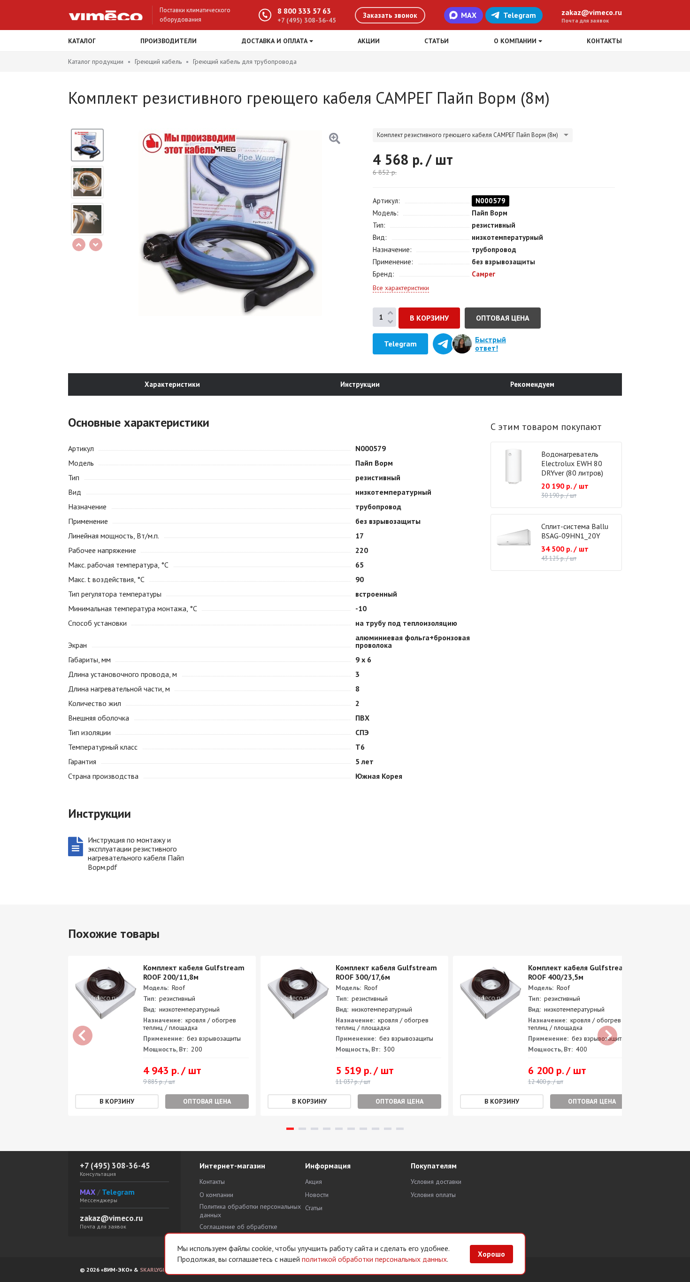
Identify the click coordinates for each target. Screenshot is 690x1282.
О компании (216, 1194)
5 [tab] (339, 1129)
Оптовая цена (502, 317)
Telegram (519, 15)
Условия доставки (436, 1181)
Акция (313, 1181)
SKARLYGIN (154, 1269)
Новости (317, 1194)
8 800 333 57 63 (304, 11)
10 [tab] (400, 1129)
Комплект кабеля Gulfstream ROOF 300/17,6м (386, 972)
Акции (369, 41)
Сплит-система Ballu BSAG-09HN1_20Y (574, 531)
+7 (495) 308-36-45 (306, 20)
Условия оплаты (433, 1194)
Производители (168, 41)
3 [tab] (314, 1129)
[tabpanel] (162, 1036)
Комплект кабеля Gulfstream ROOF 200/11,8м (194, 972)
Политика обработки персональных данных (250, 1210)
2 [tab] (302, 1129)
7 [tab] (363, 1129)
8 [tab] (375, 1129)
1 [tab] (290, 1129)
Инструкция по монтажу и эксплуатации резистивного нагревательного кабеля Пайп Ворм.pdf (136, 854)
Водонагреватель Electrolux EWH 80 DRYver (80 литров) (572, 463)
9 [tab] (387, 1129)
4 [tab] (326, 1129)
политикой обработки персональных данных (374, 1259)
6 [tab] (351, 1129)
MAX (468, 15)
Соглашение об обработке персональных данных (238, 1230)
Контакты (604, 41)
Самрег (483, 273)
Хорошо (491, 1254)
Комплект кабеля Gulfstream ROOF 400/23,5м (578, 972)
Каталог (82, 41)
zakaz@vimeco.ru (591, 12)
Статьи (436, 41)
